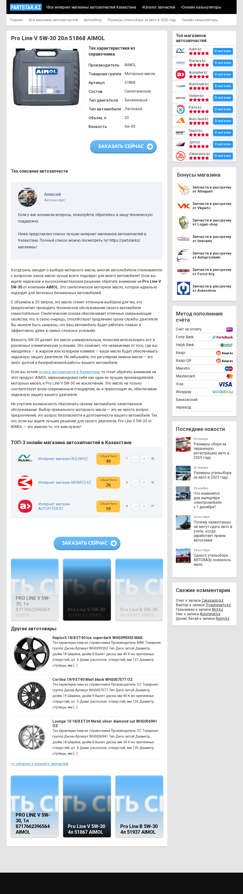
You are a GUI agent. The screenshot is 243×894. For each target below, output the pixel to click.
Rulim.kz (195, 49)
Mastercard (185, 376)
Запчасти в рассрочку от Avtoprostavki (211, 255)
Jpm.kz (194, 142)
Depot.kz (195, 130)
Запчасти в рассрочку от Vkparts (211, 206)
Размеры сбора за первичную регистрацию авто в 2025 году (211, 451)
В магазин (223, 51)
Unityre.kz (196, 96)
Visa (179, 384)
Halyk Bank (185, 345)
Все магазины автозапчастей (53, 20)
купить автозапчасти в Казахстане (69, 372)
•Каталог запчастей (158, 7)
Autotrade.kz (199, 84)
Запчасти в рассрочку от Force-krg (211, 272)
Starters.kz (197, 61)
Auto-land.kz (199, 119)
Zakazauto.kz (199, 154)
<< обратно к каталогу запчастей (39, 764)
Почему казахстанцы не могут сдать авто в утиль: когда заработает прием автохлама (213, 531)
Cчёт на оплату (189, 329)
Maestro (183, 368)
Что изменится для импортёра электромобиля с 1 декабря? (207, 500)
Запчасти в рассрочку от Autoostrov (211, 288)
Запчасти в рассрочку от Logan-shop (211, 222)
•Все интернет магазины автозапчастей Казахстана (91, 7)
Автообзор (93, 20)
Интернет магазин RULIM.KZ (63, 458)
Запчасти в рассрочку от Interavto (211, 239)
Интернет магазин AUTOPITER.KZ (54, 506)
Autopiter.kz (198, 72)
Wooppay (184, 392)
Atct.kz (217, 609)
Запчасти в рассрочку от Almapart (211, 189)
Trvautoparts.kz (218, 605)
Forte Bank (185, 337)
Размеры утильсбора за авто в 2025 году (142, 20)
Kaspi (180, 352)
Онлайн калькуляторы (200, 20)
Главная (16, 20)
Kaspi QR (183, 360)
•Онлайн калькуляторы (201, 7)
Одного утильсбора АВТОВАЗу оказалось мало (212, 560)
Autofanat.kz (210, 614)
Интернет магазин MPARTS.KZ (64, 482)
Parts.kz (195, 107)
